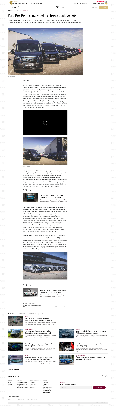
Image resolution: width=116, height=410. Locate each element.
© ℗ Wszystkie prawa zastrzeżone (32, 305)
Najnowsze (32, 313)
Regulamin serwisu (21, 385)
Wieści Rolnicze (47, 390)
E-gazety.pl (46, 384)
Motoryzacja (13, 10)
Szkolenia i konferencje (13, 396)
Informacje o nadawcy (22, 387)
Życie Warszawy (47, 392)
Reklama (32, 382)
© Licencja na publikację (29, 303)
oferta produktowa (32, 399)
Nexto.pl (45, 385)
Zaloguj (104, 7)
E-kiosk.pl (45, 382)
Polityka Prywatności (22, 382)
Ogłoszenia (33, 384)
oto (62, 7)
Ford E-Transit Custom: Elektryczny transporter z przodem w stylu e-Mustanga (52, 196)
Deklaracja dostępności (22, 389)
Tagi (42, 313)
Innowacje (25, 10)
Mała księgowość (47, 387)
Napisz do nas (11, 385)
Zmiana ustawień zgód (22, 384)
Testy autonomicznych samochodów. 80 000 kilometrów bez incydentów (53, 291)
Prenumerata (33, 385)
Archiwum (32, 387)
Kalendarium (21, 399)
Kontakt (10, 384)
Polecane (22, 313)
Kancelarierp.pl (46, 389)
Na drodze (19, 10)
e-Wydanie (94, 7)
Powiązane (11, 313)
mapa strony (11, 399)
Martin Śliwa (26, 80)
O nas (9, 382)
